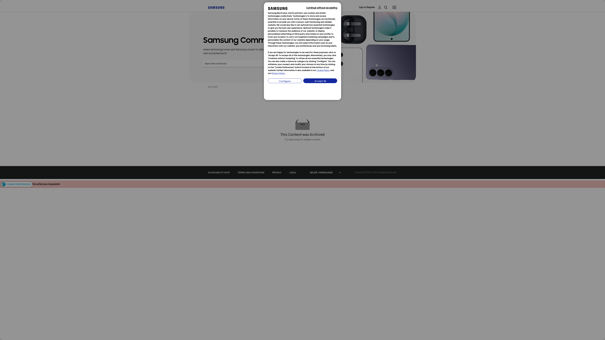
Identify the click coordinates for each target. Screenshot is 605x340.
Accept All (320, 81)
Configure (285, 81)
